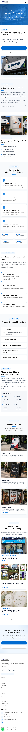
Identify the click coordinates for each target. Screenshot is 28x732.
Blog (2, 687)
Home (6, 10)
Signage (11, 10)
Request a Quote (14, 643)
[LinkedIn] (9, 670)
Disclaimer (8, 729)
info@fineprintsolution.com (10, 719)
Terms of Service (14, 729)
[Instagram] (2, 670)
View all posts (14, 619)
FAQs (2, 690)
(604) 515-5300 (14, 52)
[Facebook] (13, 670)
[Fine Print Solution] (4, 2)
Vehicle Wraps (4, 705)
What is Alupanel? (7, 329)
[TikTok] (6, 670)
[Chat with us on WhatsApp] (2, 729)
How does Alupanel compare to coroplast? (10, 351)
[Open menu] (25, 2)
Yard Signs (3, 701)
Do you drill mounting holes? (10, 357)
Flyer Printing (4, 699)
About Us (3, 683)
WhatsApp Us (14, 647)
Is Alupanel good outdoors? (9, 339)
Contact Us (3, 685)
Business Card (4, 697)
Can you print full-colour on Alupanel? (12, 345)
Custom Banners (4, 703)
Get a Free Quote (14, 48)
